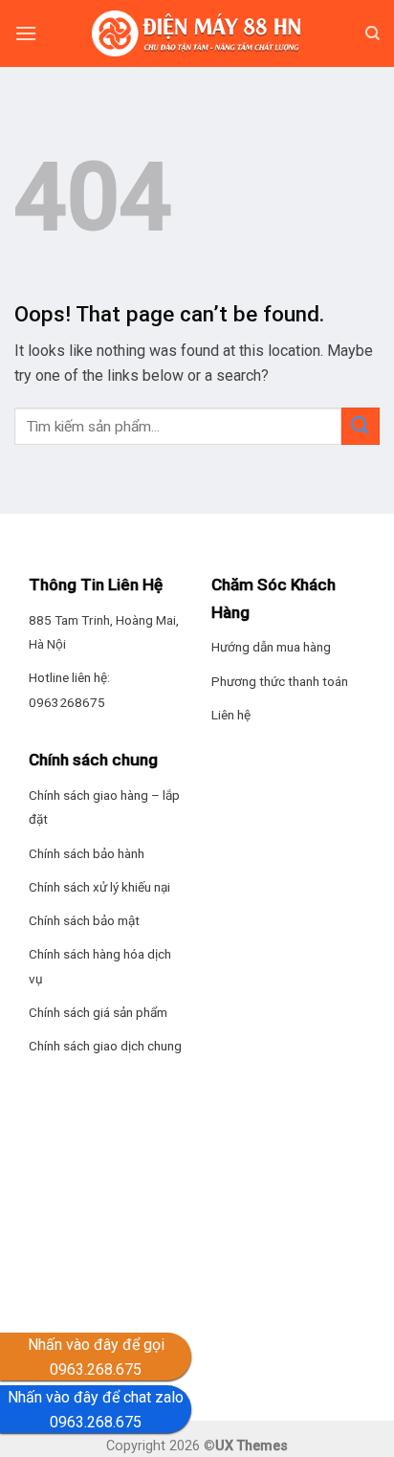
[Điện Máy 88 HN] (197, 33)
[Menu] (25, 33)
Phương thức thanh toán (279, 681)
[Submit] (360, 426)
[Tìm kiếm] (372, 33)
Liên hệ (231, 714)
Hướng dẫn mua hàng (271, 646)
